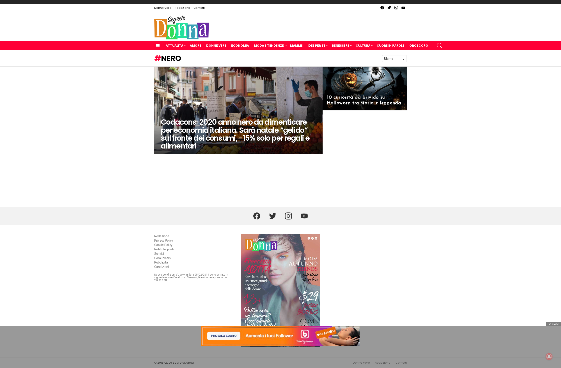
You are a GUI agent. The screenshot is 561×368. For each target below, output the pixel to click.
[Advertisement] (280, 357)
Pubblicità (161, 262)
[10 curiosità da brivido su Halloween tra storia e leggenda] (365, 88)
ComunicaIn (162, 258)
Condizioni (161, 267)
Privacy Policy (163, 240)
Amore (195, 45)
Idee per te (316, 45)
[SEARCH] (439, 45)
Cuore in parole (390, 45)
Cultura (363, 45)
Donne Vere (162, 8)
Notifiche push (164, 249)
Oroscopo (418, 45)
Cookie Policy (163, 245)
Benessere (340, 45)
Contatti (199, 8)
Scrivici (159, 253)
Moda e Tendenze (269, 45)
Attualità (174, 45)
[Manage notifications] (549, 356)
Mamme (296, 45)
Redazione (182, 8)
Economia (240, 45)
